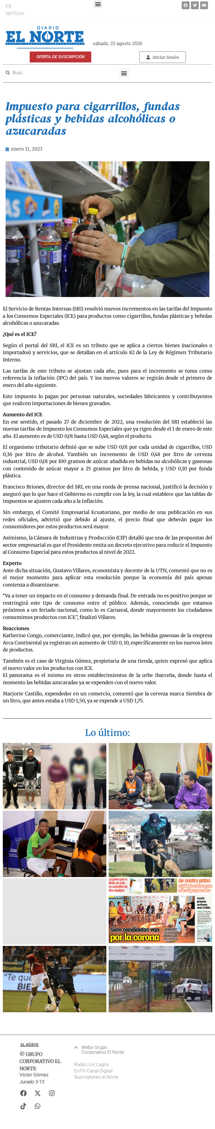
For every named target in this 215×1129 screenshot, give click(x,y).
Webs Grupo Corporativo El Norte (102, 1049)
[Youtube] (204, 5)
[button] (124, 73)
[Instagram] (51, 1093)
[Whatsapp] (37, 1106)
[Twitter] (195, 5)
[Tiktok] (23, 1106)
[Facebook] (186, 5)
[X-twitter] (37, 1093)
